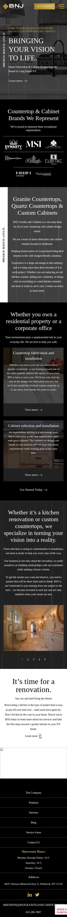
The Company (33, 792)
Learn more (16, 80)
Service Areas (33, 832)
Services (33, 812)
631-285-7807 (33, 912)
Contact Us (33, 842)
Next (64, 52)
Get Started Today (31, 489)
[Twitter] (37, 894)
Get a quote (44, 6)
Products (33, 802)
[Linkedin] (30, 894)
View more (31, 409)
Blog (33, 822)
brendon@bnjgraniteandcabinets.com (33, 904)
